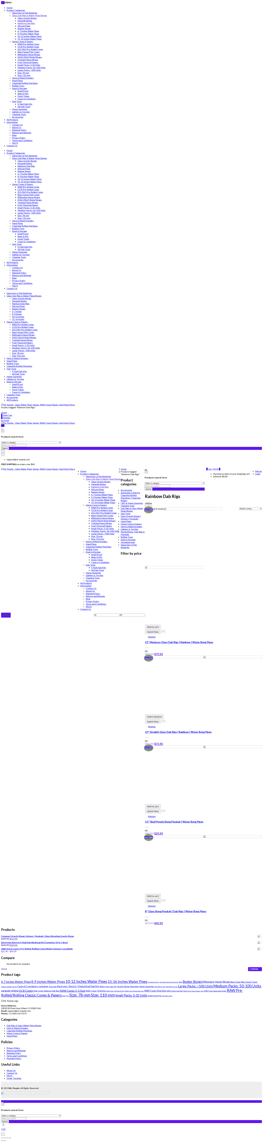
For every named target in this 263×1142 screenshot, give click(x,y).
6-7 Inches (17, 311)
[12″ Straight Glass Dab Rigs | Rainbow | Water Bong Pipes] (203, 657)
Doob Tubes (23, 96)
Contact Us (17, 124)
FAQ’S (15, 143)
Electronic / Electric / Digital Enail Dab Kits (78, 986)
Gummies (134, 986)
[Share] (5, 1137)
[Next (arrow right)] (5, 1140)
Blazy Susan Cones (249, 982)
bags (180, 982)
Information (12, 122)
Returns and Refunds (21, 132)
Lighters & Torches (21, 111)
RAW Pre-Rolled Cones (28, 44)
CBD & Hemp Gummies (132, 503)
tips (160, 996)
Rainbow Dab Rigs (26, 23)
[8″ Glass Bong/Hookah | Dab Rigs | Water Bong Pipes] (203, 837)
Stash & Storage (19, 88)
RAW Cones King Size (155, 990)
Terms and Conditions (22, 140)
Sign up (258, 471)
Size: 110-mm (24, 75)
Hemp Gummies (19, 109)
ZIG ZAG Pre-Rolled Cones (30, 49)
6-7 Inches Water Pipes (28, 31)
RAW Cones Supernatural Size (215, 991)
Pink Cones (38, 991)
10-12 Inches (18, 316)
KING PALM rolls (159, 987)
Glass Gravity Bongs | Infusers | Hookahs (131, 517)
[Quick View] (163, 631)
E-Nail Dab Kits (25, 104)
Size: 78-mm (23, 72)
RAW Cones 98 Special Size (115, 991)
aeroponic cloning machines (168, 982)
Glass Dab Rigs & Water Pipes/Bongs (29, 15)
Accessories (17, 117)
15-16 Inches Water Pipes (30, 39)
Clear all (4, 969)
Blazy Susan (236, 982)
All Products (12, 119)
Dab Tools (17, 101)
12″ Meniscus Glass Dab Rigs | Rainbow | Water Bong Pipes (179, 642)
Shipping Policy (19, 130)
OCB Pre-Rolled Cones (28, 46)
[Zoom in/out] (10, 1137)
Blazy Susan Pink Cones (29, 52)
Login (257, 473)
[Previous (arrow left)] (2, 1140)
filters (102, 986)
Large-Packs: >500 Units (29, 70)
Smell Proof (23, 91)
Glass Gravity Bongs (27, 18)
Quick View (153, 631)
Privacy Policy (18, 137)
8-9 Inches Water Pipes (28, 33)
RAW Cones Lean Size (175, 991)
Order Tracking (14, 1078)
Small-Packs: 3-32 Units (29, 65)
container (43, 986)
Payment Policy (14, 1058)
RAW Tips (65, 996)
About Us (16, 127)
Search (5, 448)
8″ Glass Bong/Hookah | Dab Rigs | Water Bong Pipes (175, 911)
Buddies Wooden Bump (9, 987)
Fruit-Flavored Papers (28, 62)
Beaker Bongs (24, 28)
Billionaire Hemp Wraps (29, 54)
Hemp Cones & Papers (22, 41)
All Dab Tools (24, 106)
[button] (214, 469)
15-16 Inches (18, 319)
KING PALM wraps (172, 987)
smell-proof (153, 995)
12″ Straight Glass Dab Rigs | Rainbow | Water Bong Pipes (178, 732)
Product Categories (16, 10)
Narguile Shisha (25, 20)
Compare (253, 969)
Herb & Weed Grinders (23, 78)
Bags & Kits (23, 93)
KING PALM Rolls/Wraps (30, 57)
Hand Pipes (17, 80)
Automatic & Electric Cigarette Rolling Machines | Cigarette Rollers (130, 496)
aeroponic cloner (153, 982)
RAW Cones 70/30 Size (96, 991)
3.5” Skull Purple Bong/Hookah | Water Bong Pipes (174, 821)
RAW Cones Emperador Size (134, 991)
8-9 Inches (17, 314)
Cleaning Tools (19, 114)
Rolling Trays (18, 85)
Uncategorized (128, 542)
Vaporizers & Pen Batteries (24, 13)
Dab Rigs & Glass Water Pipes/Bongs (132, 509)
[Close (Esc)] (2, 1137)
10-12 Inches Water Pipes (30, 36)
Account (5, 420)
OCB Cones (26, 990)
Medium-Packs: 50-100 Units (31, 67)
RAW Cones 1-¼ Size (72, 990)
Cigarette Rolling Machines (25, 83)
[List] (150, 506)
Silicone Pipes (24, 26)
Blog (14, 135)
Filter (5, 615)
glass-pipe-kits (111, 987)
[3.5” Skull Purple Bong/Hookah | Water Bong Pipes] (203, 747)
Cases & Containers (27, 98)
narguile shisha (9, 990)
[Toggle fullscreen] (7, 1137)
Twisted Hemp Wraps (28, 59)
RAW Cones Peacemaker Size (193, 991)
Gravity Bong (123, 986)
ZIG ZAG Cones (167, 996)
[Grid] (146, 506)
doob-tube (53, 987)
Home (9, 7)
